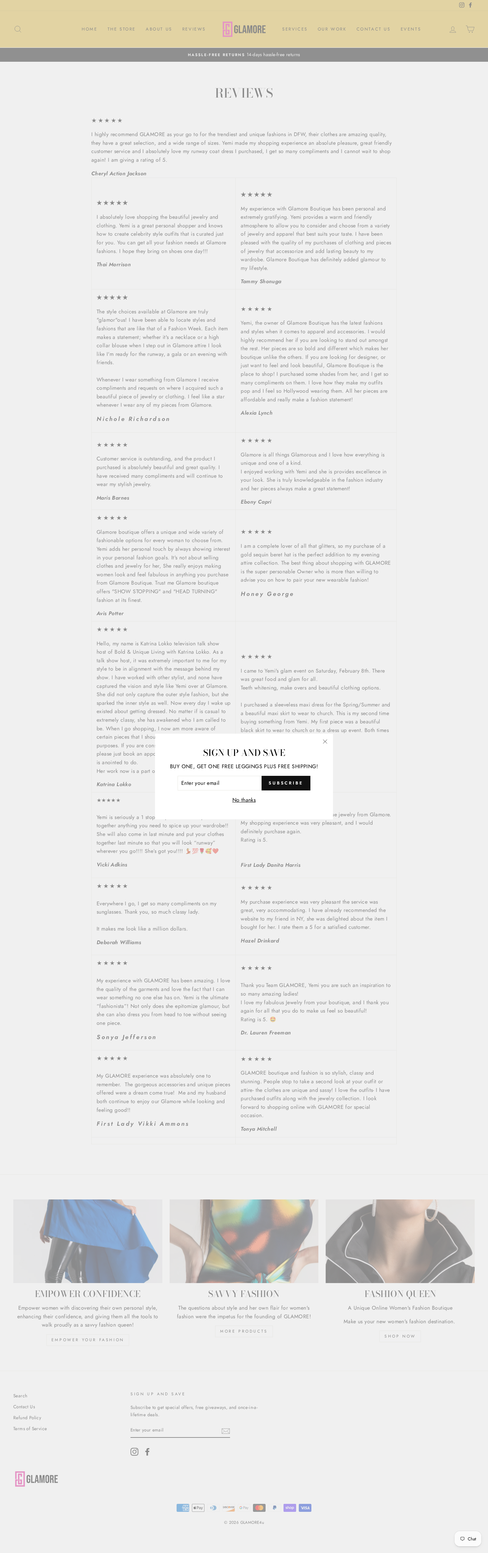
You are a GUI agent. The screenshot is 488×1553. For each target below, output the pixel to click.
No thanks (244, 800)
